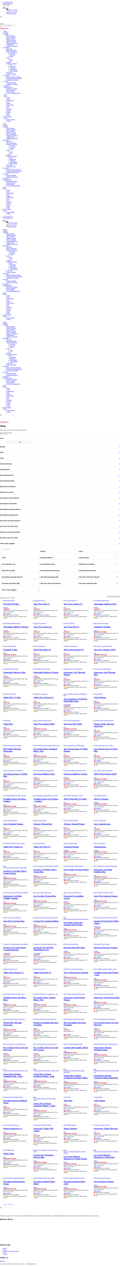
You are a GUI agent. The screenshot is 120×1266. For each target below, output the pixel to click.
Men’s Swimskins (11, 41)
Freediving (6, 85)
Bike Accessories (11, 90)
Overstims (9, 109)
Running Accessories (12, 88)
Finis (8, 102)
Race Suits (9, 49)
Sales (5, 94)
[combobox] (7, 25)
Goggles (9, 62)
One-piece (12, 53)
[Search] (0, 27)
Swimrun (6, 81)
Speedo (8, 110)
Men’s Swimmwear (12, 50)
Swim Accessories (11, 74)
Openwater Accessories (13, 80)
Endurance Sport (8, 87)
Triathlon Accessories (12, 46)
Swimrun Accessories (12, 84)
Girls (11, 60)
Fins (11, 65)
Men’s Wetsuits (10, 35)
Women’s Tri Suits (11, 40)
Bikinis (11, 56)
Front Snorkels (13, 71)
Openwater (6, 75)
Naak (8, 106)
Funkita (8, 103)
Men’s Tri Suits (10, 38)
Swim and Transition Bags (13, 93)
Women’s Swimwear (12, 52)
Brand (5, 96)
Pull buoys (12, 68)
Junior (8, 57)
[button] (6, 8)
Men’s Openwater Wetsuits (13, 77)
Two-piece (12, 54)
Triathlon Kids (10, 44)
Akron (8, 97)
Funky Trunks (10, 105)
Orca (8, 108)
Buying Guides (8, 116)
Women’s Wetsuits (11, 37)
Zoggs (8, 113)
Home (5, 31)
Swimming (6, 47)
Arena (8, 99)
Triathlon (6, 34)
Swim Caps (9, 72)
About (5, 118)
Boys (11, 59)
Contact (9, 121)
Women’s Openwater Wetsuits (14, 78)
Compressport (10, 100)
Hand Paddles (13, 69)
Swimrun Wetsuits (11, 82)
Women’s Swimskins (12, 43)
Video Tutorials (10, 119)
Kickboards (13, 66)
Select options (6, 613)
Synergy (9, 112)
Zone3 (8, 115)
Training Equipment (12, 63)
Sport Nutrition (10, 91)
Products (6, 32)
